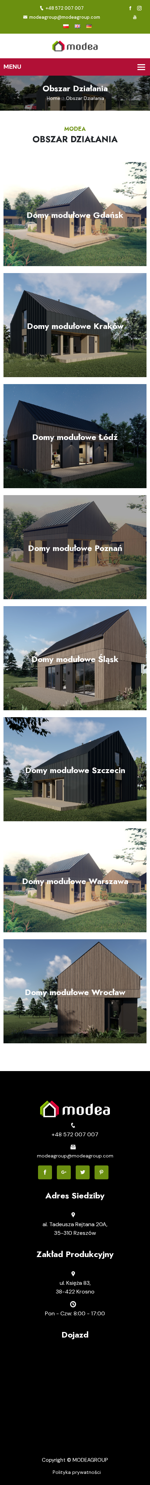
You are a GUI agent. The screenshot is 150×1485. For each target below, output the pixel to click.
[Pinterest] (101, 1172)
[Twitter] (83, 1172)
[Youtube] (135, 17)
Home (53, 98)
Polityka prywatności (77, 1472)
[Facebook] (130, 8)
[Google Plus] (64, 1172)
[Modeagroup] (74, 45)
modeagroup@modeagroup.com (64, 17)
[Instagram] (139, 8)
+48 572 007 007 (65, 8)
